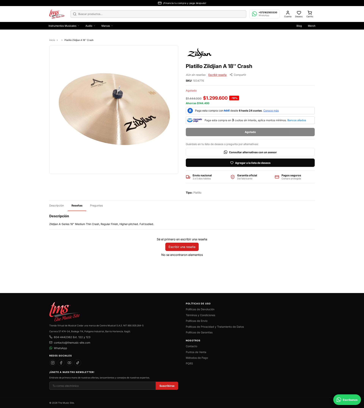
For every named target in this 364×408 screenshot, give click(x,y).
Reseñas (76, 205)
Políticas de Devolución (200, 309)
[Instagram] (52, 362)
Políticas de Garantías (199, 332)
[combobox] (158, 14)
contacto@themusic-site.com (72, 342)
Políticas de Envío (196, 320)
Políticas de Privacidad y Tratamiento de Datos (215, 326)
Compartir (240, 74)
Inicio (52, 40)
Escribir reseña (217, 74)
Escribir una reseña (182, 247)
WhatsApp (60, 348)
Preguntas (96, 205)
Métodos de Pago (197, 357)
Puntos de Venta (196, 352)
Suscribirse (166, 385)
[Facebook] (61, 362)
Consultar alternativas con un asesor (253, 152)
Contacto (191, 346)
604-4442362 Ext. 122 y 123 (72, 337)
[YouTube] (69, 362)
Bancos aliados (296, 120)
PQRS (189, 363)
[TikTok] (77, 362)
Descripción (56, 205)
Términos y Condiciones (200, 315)
